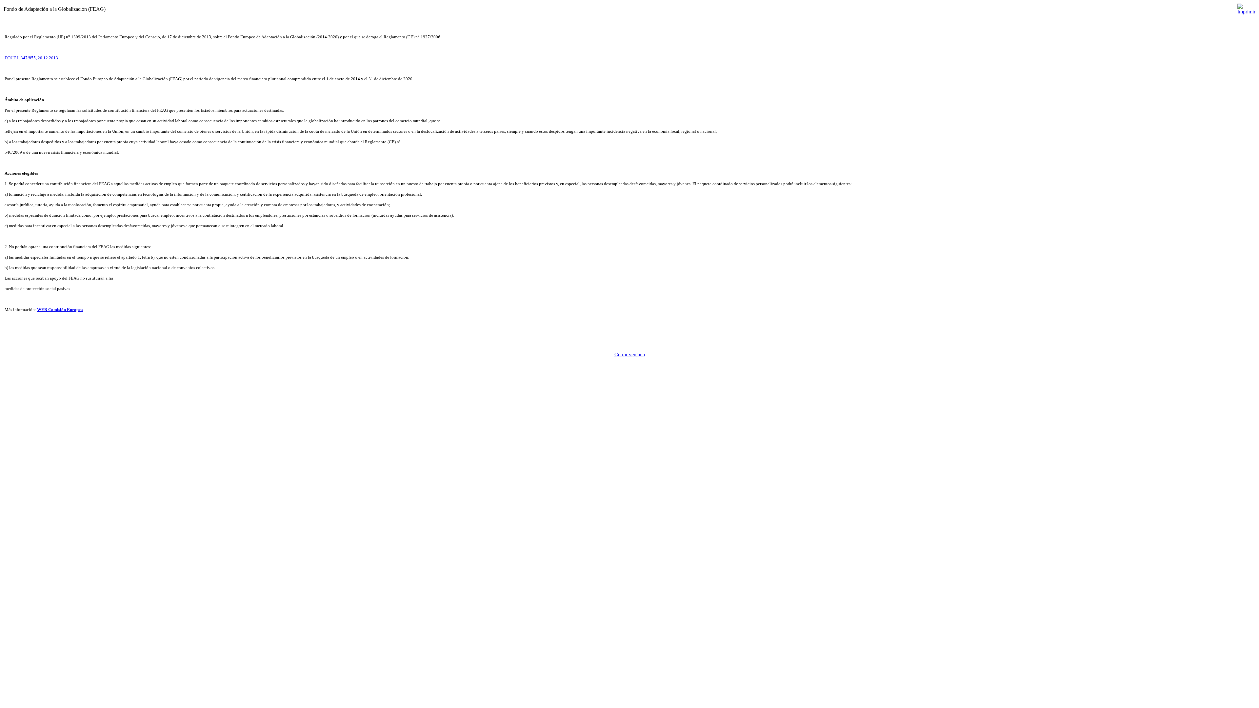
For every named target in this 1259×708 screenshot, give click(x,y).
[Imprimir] (1246, 7)
